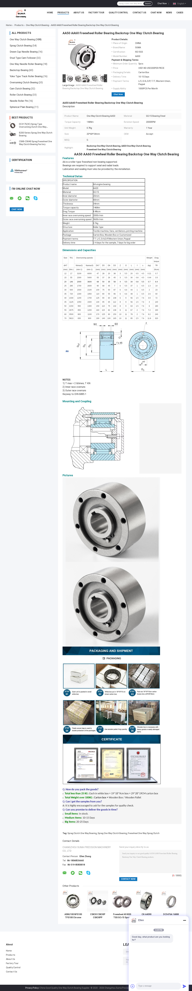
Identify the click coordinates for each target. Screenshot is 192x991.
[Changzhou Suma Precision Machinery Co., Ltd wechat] (29, 198)
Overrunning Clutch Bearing (24, 82)
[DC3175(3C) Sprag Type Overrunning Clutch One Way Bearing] (13, 125)
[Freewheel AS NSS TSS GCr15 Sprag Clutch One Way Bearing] (122, 901)
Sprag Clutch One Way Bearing (82, 833)
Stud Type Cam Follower (23, 57)
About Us (79, 12)
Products (63, 12)
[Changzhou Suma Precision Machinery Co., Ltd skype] (37, 198)
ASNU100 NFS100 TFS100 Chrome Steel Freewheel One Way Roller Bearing (73, 916)
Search (148, 4)
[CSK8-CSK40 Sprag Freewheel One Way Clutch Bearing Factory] (13, 143)
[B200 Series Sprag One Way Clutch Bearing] (13, 134)
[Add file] (132, 986)
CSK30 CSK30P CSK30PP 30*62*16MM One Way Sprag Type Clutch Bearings (97, 916)
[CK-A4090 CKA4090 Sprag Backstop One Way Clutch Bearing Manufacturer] (146, 901)
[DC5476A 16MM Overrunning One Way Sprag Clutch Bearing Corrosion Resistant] (171, 901)
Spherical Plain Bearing (22, 107)
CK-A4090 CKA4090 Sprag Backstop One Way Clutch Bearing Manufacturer (146, 916)
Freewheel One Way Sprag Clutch (143, 833)
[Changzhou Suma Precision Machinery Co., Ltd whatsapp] (21, 198)
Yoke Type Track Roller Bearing (26, 76)
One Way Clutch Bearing (37, 25)
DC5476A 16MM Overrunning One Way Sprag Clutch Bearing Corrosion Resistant (171, 916)
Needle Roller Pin (19, 100)
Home (50, 12)
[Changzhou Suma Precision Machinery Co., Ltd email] (13, 198)
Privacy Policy (32, 988)
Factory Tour (96, 12)
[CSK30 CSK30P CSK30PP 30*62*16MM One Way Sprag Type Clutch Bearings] (97, 901)
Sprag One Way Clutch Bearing (112, 833)
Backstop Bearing (19, 70)
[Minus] (184, 920)
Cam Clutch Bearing (20, 88)
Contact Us (139, 12)
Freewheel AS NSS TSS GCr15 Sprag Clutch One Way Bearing (122, 916)
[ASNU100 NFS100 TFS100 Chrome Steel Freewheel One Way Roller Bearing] (73, 901)
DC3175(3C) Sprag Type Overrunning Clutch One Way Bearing (32, 127)
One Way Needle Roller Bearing (26, 64)
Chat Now (162, 3)
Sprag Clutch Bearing (21, 45)
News (169, 12)
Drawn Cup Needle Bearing (24, 51)
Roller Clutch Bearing (21, 94)
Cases (179, 12)
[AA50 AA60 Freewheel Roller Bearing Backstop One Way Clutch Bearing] (84, 56)
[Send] (184, 986)
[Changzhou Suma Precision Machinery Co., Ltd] (21, 13)
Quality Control (118, 12)
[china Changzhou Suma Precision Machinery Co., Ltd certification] (18, 170)
